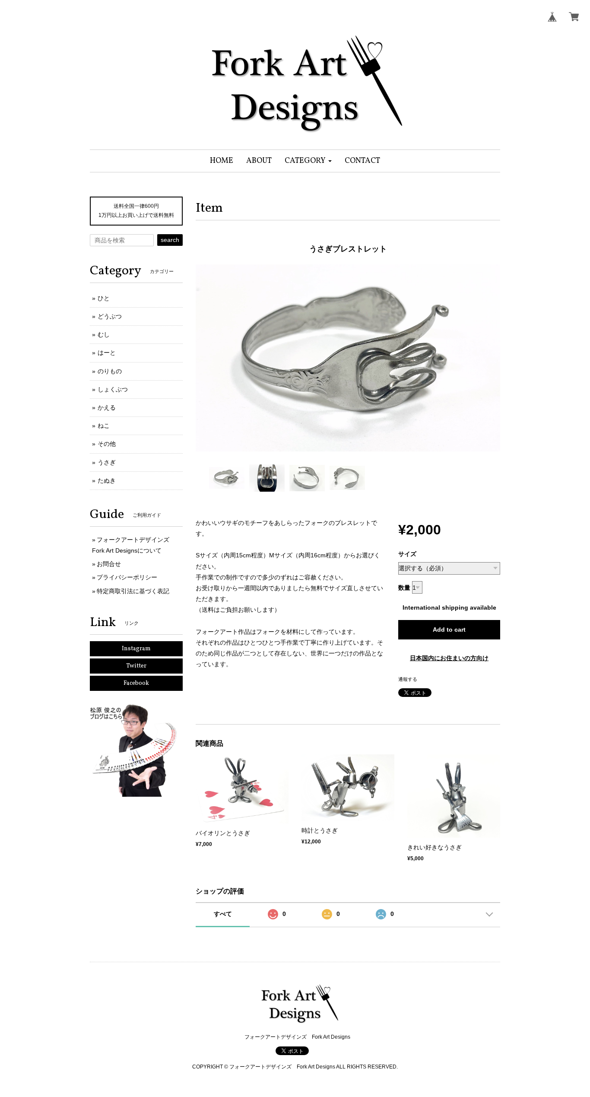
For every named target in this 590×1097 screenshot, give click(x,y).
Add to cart (449, 629)
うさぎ (107, 462)
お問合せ (109, 563)
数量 (404, 587)
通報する (407, 679)
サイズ (407, 553)
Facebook (136, 683)
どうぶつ (110, 316)
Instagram (136, 649)
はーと (107, 352)
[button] (308, 161)
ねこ (104, 425)
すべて (223, 913)
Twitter (136, 666)
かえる (107, 407)
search (170, 239)
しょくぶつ (113, 389)
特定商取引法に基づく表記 (133, 591)
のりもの (110, 371)
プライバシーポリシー (127, 577)
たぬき (107, 480)
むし (104, 334)
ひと (104, 298)
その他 (107, 443)
